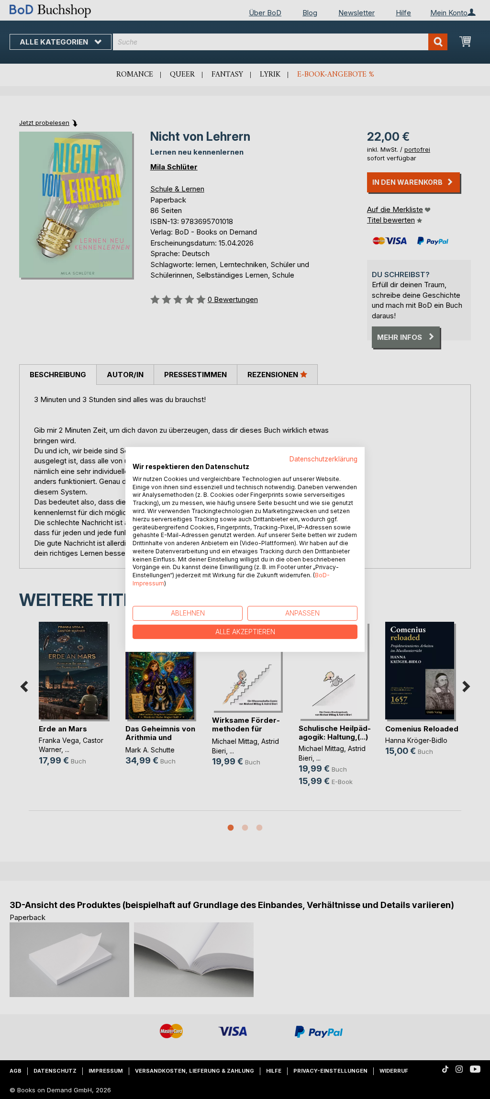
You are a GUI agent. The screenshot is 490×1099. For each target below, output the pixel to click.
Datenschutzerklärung (323, 459)
